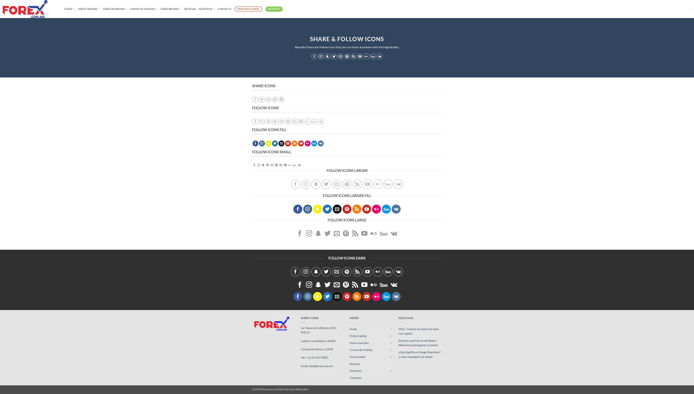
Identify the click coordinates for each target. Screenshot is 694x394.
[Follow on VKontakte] (380, 56)
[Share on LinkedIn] (281, 100)
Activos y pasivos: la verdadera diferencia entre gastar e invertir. (418, 343)
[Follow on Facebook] (314, 56)
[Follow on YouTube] (360, 56)
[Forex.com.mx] (31, 9)
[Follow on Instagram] (321, 56)
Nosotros (205, 9)
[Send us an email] (340, 56)
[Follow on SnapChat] (327, 56)
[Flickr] (367, 56)
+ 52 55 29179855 (317, 357)
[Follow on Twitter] (334, 56)
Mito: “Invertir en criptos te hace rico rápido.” (419, 331)
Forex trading (87, 9)
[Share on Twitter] (262, 100)
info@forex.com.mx (321, 366)
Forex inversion (114, 9)
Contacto (224, 9)
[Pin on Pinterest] (275, 100)
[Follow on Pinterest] (347, 56)
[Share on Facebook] (255, 100)
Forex (68, 9)
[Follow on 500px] (373, 56)
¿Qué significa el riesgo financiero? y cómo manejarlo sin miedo (420, 354)
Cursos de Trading (142, 9)
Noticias (190, 9)
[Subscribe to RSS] (354, 56)
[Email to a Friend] (268, 100)
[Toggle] (391, 329)
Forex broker (170, 9)
